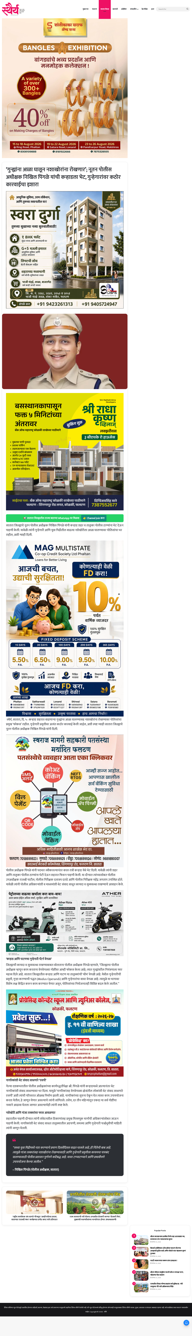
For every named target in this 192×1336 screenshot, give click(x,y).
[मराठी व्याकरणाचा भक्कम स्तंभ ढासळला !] (141, 1264)
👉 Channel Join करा (93, 518)
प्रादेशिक (124, 9)
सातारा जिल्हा (105, 9)
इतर (152, 9)
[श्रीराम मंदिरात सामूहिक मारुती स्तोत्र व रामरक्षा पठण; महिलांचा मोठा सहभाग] (141, 1276)
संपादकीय (133, 9)
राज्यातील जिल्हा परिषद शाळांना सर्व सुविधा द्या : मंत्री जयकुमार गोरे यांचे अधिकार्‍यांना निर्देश (166, 1285)
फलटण (94, 9)
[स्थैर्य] (14, 9)
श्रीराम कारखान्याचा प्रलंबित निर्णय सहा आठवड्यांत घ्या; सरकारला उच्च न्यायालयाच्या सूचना (167, 1238)
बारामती (115, 9)
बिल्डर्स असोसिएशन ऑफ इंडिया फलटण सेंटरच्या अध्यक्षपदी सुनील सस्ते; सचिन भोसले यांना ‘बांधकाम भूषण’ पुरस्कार (168, 1251)
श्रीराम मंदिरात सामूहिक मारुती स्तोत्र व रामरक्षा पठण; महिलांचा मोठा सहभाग (166, 1273)
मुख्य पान (85, 9)
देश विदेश (145, 9)
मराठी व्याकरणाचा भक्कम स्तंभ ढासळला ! (163, 1260)
